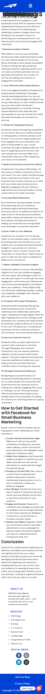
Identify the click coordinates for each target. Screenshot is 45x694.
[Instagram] (26, 662)
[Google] (26, 655)
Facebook (17, 433)
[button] (30, 6)
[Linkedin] (19, 662)
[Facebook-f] (19, 655)
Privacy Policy (22, 683)
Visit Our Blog (22, 676)
